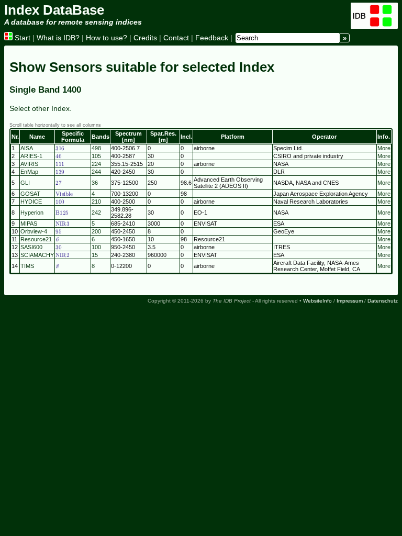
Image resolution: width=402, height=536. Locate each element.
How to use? (106, 38)
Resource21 (36, 239)
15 (95, 255)
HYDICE (31, 201)
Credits (145, 38)
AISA (26, 148)
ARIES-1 (31, 156)
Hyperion (31, 212)
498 (96, 148)
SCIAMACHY (37, 255)
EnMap (29, 172)
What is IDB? (58, 38)
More (383, 148)
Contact (176, 38)
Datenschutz (382, 301)
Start (21, 38)
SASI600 (31, 247)
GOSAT (30, 194)
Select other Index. (40, 108)
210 (96, 201)
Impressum (350, 301)
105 (96, 156)
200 (96, 231)
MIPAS (28, 223)
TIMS (27, 266)
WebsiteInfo (317, 301)
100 (96, 247)
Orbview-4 (33, 231)
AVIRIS (29, 164)
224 (96, 164)
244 (96, 172)
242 (96, 212)
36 (95, 183)
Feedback (211, 38)
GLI (25, 183)
